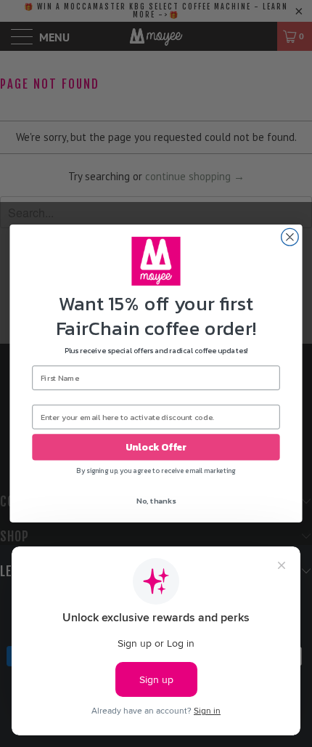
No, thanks (156, 500)
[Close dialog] (290, 237)
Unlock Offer (156, 447)
